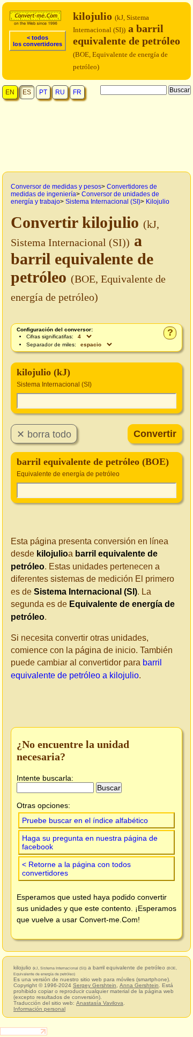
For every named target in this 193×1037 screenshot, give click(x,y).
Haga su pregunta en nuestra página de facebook (90, 842)
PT (43, 92)
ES (27, 92)
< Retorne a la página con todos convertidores (76, 868)
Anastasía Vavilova (99, 1003)
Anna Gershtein (139, 985)
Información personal (39, 1009)
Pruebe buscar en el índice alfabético (85, 820)
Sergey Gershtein (94, 985)
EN (9, 92)
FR (77, 92)
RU (60, 92)
